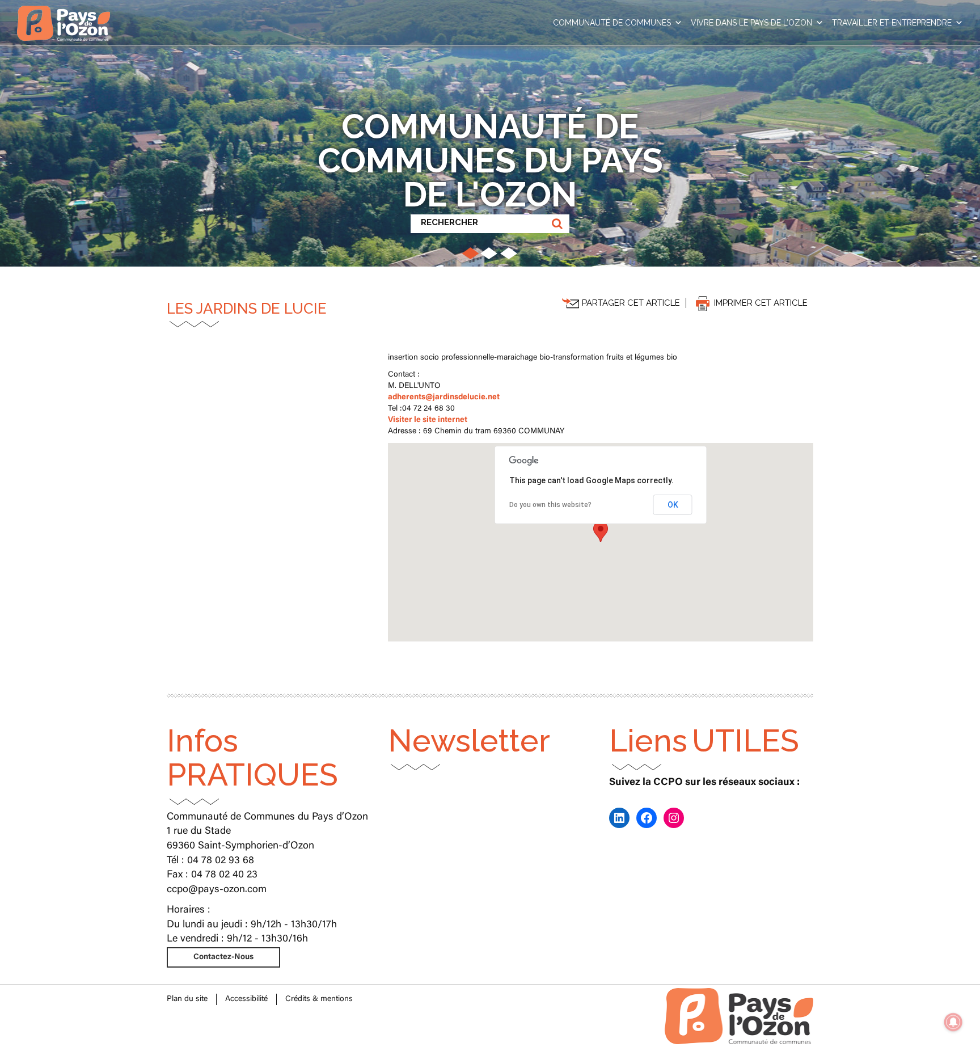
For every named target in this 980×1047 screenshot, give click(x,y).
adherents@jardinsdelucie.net (444, 398)
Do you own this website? (550, 505)
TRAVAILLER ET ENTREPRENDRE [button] (892, 22)
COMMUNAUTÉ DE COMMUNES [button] (612, 22)
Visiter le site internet (427, 420)
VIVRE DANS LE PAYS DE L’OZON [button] (751, 22)
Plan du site (187, 999)
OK (673, 504)
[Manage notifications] (953, 1022)
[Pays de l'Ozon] (64, 14)
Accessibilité (246, 999)
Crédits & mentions (319, 999)
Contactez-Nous (223, 957)
